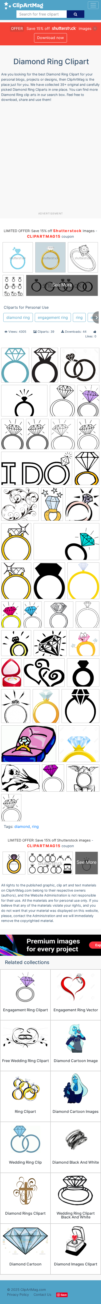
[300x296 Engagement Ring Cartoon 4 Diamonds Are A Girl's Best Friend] (84, 645)
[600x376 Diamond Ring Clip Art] (66, 543)
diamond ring (18, 317)
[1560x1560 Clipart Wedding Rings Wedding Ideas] (80, 367)
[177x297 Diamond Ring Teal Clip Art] (33, 617)
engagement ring (53, 317)
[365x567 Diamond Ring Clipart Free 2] (12, 436)
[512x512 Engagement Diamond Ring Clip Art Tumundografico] (83, 675)
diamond (22, 826)
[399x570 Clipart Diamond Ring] (62, 402)
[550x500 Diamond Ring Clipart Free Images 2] (50, 645)
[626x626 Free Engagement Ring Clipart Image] (80, 708)
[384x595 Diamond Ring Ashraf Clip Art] (11, 617)
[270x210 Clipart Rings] (24, 403)
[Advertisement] (50, 158)
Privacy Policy (18, 1294)
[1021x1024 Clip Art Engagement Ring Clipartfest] (20, 506)
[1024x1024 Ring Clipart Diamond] (79, 746)
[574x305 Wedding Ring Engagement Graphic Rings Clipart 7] (36, 470)
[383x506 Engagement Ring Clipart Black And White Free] (15, 708)
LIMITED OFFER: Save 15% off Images (49, 231)
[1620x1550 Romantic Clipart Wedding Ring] (83, 780)
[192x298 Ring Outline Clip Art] (88, 436)
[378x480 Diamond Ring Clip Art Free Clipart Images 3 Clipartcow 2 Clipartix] (87, 616)
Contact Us (42, 1294)
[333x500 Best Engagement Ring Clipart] (87, 470)
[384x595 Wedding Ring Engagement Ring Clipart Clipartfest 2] (11, 809)
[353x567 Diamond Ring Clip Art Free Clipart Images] (88, 402)
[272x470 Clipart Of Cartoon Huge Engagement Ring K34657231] (52, 506)
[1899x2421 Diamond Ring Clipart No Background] (83, 583)
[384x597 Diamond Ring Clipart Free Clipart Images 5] (37, 436)
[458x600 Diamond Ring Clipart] (49, 583)
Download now (50, 37)
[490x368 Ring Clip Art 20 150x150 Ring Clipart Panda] (28, 746)
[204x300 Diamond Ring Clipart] (45, 367)
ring (79, 317)
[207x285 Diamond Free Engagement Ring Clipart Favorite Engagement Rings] (16, 543)
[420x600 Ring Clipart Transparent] (53, 780)
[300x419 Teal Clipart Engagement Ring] (15, 367)
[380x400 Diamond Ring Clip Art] (58, 617)
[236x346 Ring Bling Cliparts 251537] (63, 436)
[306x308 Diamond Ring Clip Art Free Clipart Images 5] (16, 645)
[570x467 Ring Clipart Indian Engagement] (20, 780)
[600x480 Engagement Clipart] (44, 675)
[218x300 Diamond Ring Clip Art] (16, 583)
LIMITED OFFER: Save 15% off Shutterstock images (49, 840)
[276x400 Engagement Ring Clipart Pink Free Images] (46, 708)
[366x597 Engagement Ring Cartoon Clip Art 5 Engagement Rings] (11, 675)
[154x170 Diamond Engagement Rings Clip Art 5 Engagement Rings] (82, 506)
